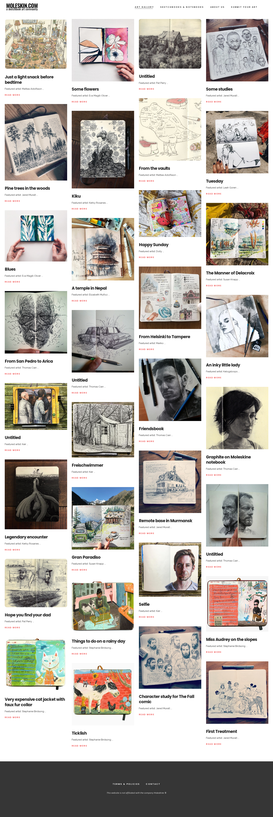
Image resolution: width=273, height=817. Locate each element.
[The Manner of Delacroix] (237, 234)
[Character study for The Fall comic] (170, 657)
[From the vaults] (170, 129)
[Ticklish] (103, 694)
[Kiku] (103, 149)
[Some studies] (237, 50)
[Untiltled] (237, 515)
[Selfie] (170, 569)
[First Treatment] (237, 692)
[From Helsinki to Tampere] (170, 298)
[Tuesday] (237, 142)
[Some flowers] (103, 50)
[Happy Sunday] (170, 213)
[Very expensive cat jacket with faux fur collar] (36, 664)
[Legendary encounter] (36, 494)
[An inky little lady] (237, 326)
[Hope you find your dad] (36, 583)
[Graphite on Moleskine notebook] (237, 418)
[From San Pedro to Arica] (36, 322)
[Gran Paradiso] (103, 518)
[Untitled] (170, 44)
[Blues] (36, 235)
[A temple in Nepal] (103, 249)
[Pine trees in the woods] (36, 142)
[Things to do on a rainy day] (103, 606)
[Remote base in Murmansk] (170, 482)
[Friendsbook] (170, 390)
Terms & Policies (126, 784)
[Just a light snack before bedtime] (36, 44)
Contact (153, 784)
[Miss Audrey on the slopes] (237, 604)
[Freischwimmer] (103, 430)
